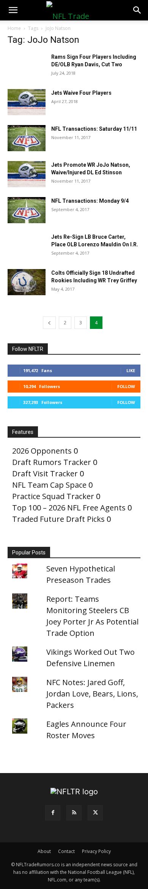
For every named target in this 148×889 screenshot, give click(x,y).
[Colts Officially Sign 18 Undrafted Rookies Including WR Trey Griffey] (27, 282)
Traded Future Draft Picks (58, 519)
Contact (66, 851)
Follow (126, 386)
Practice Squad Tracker (53, 496)
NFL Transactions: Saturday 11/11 (94, 129)
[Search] (137, 10)
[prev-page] (49, 322)
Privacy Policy (96, 851)
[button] (13, 10)
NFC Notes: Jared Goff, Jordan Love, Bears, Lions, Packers (92, 693)
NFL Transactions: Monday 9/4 (90, 201)
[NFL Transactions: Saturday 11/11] (27, 138)
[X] (95, 812)
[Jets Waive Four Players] (27, 102)
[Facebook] (52, 812)
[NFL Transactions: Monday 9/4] (27, 210)
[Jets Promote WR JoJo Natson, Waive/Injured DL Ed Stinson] (27, 174)
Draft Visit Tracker (45, 473)
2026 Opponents (42, 451)
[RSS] (74, 812)
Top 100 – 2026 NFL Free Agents (69, 507)
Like (130, 370)
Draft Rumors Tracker (51, 462)
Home (14, 28)
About (44, 851)
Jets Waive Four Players (81, 93)
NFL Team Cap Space (49, 485)
